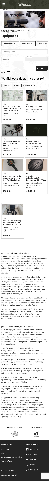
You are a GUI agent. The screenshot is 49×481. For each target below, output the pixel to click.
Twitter (33, 459)
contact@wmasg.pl (9, 475)
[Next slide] (46, 433)
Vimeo (32, 465)
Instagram (34, 470)
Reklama (5, 10)
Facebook (34, 449)
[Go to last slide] (2, 433)
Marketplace (15, 30)
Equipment (27, 30)
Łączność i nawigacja (10, 32)
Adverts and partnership (11, 457)
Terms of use (6, 461)
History (4, 453)
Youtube (33, 454)
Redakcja (5, 449)
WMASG (4, 30)
